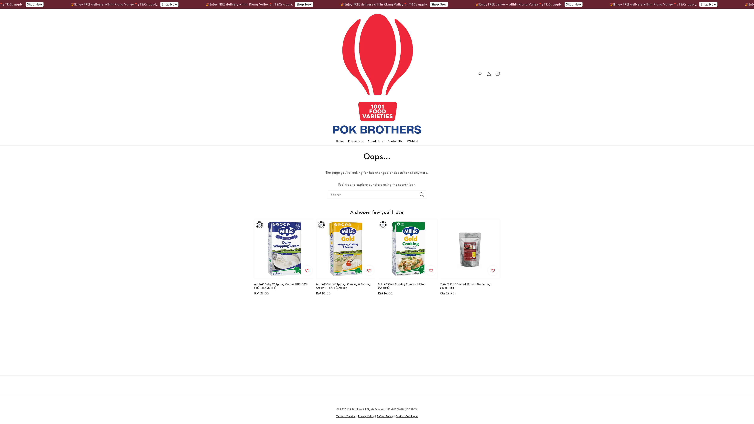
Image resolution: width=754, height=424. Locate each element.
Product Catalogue (407, 416)
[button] (480, 73)
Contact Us (395, 141)
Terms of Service (345, 416)
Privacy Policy (366, 416)
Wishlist (412, 141)
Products (354, 141)
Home (339, 141)
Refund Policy (385, 416)
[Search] (421, 194)
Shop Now (9, 4)
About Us (374, 141)
